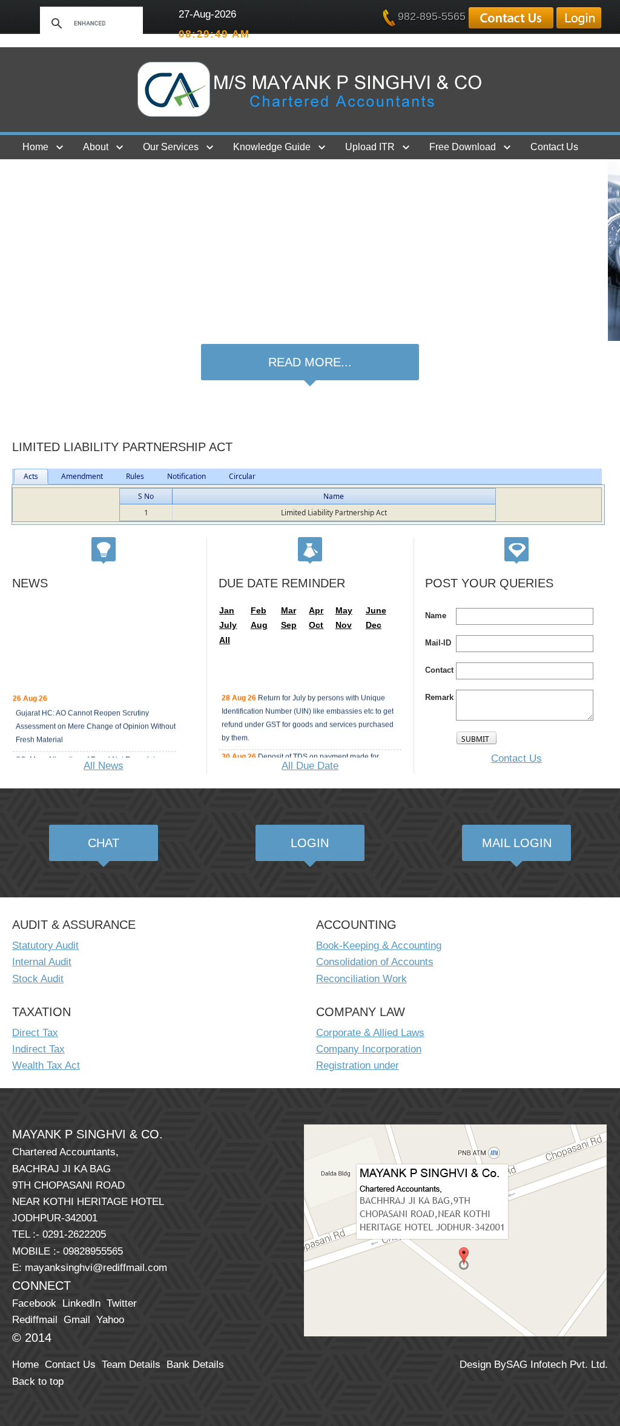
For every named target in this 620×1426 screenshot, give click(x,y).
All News (104, 765)
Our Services (171, 147)
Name (333, 496)
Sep (289, 625)
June (376, 610)
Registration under (357, 1065)
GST (32, 171)
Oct (316, 625)
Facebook (34, 1303)
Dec (373, 625)
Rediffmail (35, 1319)
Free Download (462, 147)
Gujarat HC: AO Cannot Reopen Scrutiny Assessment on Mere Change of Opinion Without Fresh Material (96, 721)
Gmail (77, 1319)
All (224, 640)
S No (146, 496)
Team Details (131, 1364)
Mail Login (517, 843)
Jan (226, 610)
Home (35, 147)
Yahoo (110, 1319)
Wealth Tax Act (46, 1065)
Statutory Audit (45, 945)
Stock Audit (38, 979)
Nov (343, 625)
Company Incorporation (368, 1049)
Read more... (310, 362)
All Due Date (310, 765)
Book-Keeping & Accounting (378, 945)
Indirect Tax (38, 1049)
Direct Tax (35, 1032)
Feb (258, 610)
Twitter (122, 1303)
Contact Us (554, 147)
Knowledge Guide (272, 147)
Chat (103, 843)
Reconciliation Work (361, 979)
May (343, 610)
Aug (259, 625)
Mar (288, 610)
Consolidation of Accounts (375, 962)
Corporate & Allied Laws (370, 1032)
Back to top (38, 1381)
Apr (316, 610)
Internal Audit (41, 962)
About (95, 147)
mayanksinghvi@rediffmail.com (96, 1267)
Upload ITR (370, 147)
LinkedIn (81, 1303)
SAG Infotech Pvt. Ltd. (557, 1364)
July (228, 625)
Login (310, 843)
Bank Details (195, 1364)
